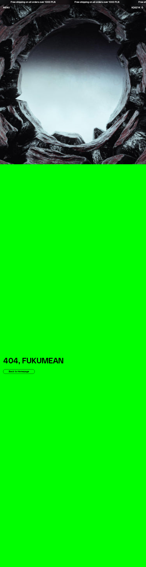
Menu (6, 7)
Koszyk (137, 7)
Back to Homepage (19, 371)
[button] (142, 7)
